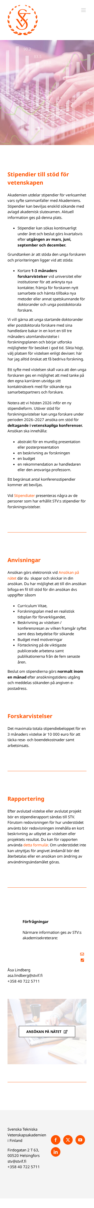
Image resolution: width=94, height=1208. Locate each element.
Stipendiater (24, 495)
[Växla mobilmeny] (83, 10)
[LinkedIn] (55, 1152)
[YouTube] (80, 1140)
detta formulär (35, 844)
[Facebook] (55, 1140)
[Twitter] (68, 1140)
